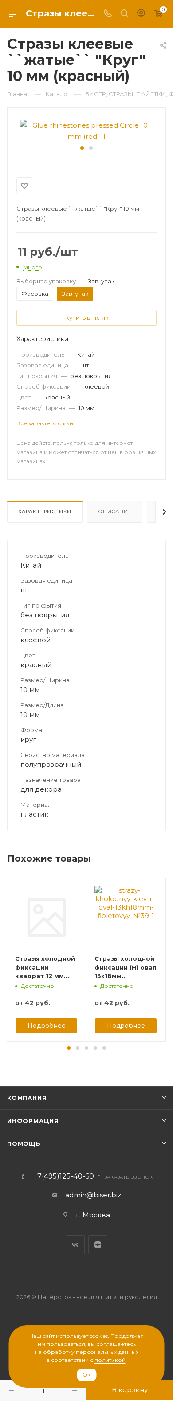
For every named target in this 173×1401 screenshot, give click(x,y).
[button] (82, 148)
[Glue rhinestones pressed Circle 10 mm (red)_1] (86, 130)
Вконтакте (75, 1244)
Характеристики (44, 511)
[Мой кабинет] (141, 14)
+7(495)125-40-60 (63, 1176)
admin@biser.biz (93, 1195)
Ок (86, 1374)
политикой (110, 1360)
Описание (114, 511)
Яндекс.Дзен (97, 1244)
